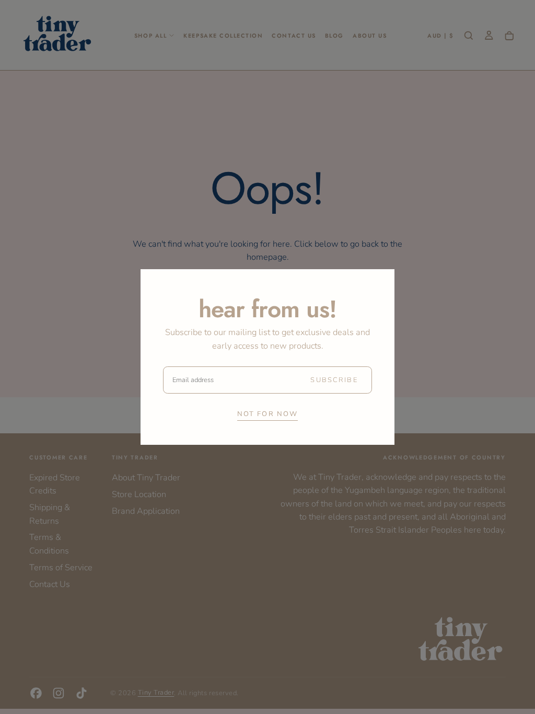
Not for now (267, 414)
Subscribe (333, 380)
